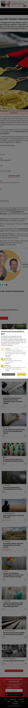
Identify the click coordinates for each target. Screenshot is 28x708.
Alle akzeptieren (21, 374)
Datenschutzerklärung (7, 345)
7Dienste (7, 356)
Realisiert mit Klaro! (22, 377)
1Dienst (7, 363)
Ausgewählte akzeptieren (8, 374)
